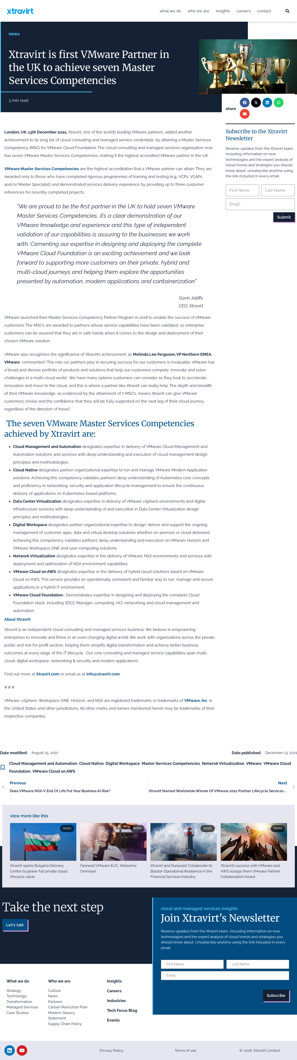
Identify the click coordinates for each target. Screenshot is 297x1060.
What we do (170, 11)
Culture (54, 990)
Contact (264, 11)
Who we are (198, 11)
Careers (244, 11)
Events (113, 1020)
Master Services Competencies (171, 763)
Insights (223, 11)
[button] (287, 11)
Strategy (14, 990)
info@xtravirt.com (103, 674)
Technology (17, 996)
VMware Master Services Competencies (41, 168)
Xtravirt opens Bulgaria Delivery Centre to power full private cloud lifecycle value (38, 871)
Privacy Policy (111, 1050)
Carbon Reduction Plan (67, 1007)
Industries (116, 1000)
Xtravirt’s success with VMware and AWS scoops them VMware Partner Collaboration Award (250, 871)
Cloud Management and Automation (43, 763)
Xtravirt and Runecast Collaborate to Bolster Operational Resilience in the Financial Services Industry (181, 871)
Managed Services (22, 1007)
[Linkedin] (9, 1050)
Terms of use (185, 1050)
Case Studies (18, 1013)
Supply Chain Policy (65, 1024)
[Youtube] (22, 1050)
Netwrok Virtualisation (223, 763)
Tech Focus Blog (122, 1010)
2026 (248, 1050)
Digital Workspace (123, 763)
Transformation (19, 1001)
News (14, 33)
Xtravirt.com (47, 674)
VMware (254, 763)
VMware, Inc (195, 700)
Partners (55, 1001)
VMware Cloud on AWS (53, 771)
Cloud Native (91, 763)
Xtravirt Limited (266, 1050)
